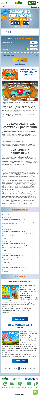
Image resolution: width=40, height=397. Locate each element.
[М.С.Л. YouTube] (28, 379)
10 (30, 368)
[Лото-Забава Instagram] (37, 379)
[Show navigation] (2, 2)
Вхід (33, 3)
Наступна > (34, 368)
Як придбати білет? (20, 64)
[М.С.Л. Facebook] (26, 379)
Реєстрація (35, 7)
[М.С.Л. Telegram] (31, 379)
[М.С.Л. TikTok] (34, 379)
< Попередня (6, 368)
